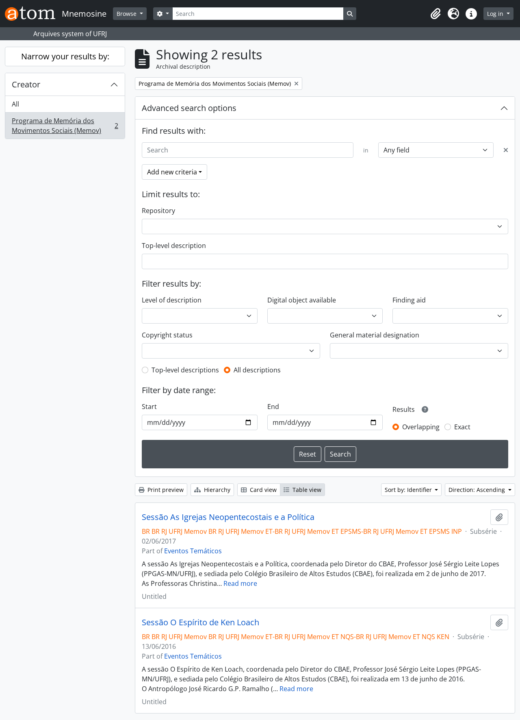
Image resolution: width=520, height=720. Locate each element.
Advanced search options (189, 107)
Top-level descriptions (185, 369)
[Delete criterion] (505, 150)
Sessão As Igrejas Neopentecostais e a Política (228, 517)
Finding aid (409, 300)
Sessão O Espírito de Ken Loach (200, 622)
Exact (462, 426)
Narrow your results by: (65, 56)
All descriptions (257, 369)
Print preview (165, 490)
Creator (26, 84)
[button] (435, 14)
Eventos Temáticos (193, 550)
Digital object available (301, 300)
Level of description (172, 300)
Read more (240, 583)
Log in (496, 13)
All (15, 104)
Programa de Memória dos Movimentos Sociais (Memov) (64, 125)
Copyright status (167, 335)
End (273, 406)
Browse (127, 13)
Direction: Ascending (477, 490)
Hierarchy (216, 490)
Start (149, 406)
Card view (262, 490)
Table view (306, 490)
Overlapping (421, 426)
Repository (158, 210)
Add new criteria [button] (172, 171)
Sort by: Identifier (409, 490)
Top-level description (174, 245)
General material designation (374, 335)
